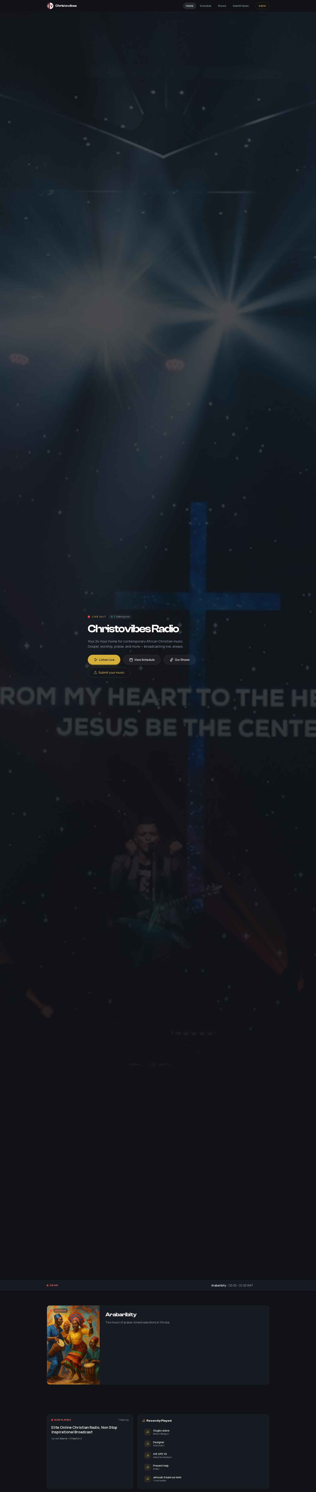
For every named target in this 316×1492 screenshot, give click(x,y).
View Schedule (144, 660)
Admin (262, 5)
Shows (222, 5)
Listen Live (106, 660)
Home (189, 5)
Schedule (205, 5)
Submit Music (241, 5)
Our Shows (182, 660)
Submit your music (111, 672)
